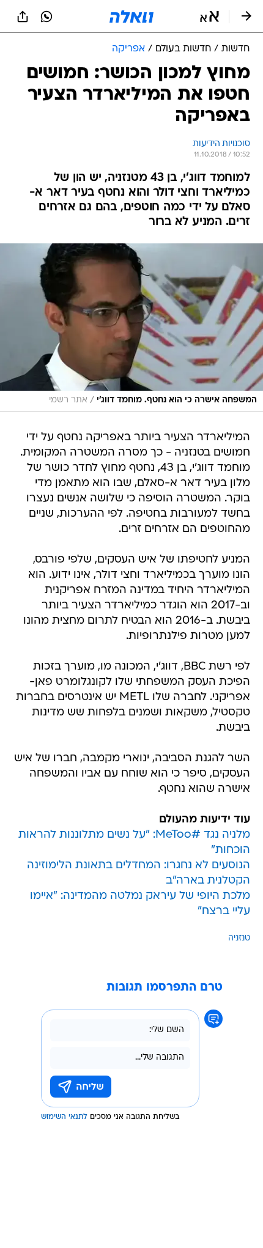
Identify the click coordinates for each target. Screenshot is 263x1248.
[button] (209, 16)
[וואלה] (131, 16)
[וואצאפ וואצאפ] (46, 16)
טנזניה (239, 938)
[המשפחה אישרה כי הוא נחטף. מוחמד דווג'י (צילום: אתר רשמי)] (131, 327)
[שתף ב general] (22, 16)
